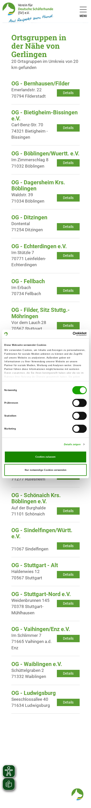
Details (68, 93)
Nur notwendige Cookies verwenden (45, 470)
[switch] (79, 403)
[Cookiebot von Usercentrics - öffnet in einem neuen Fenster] (65, 334)
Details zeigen (72, 444)
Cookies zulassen (45, 457)
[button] (77, 794)
